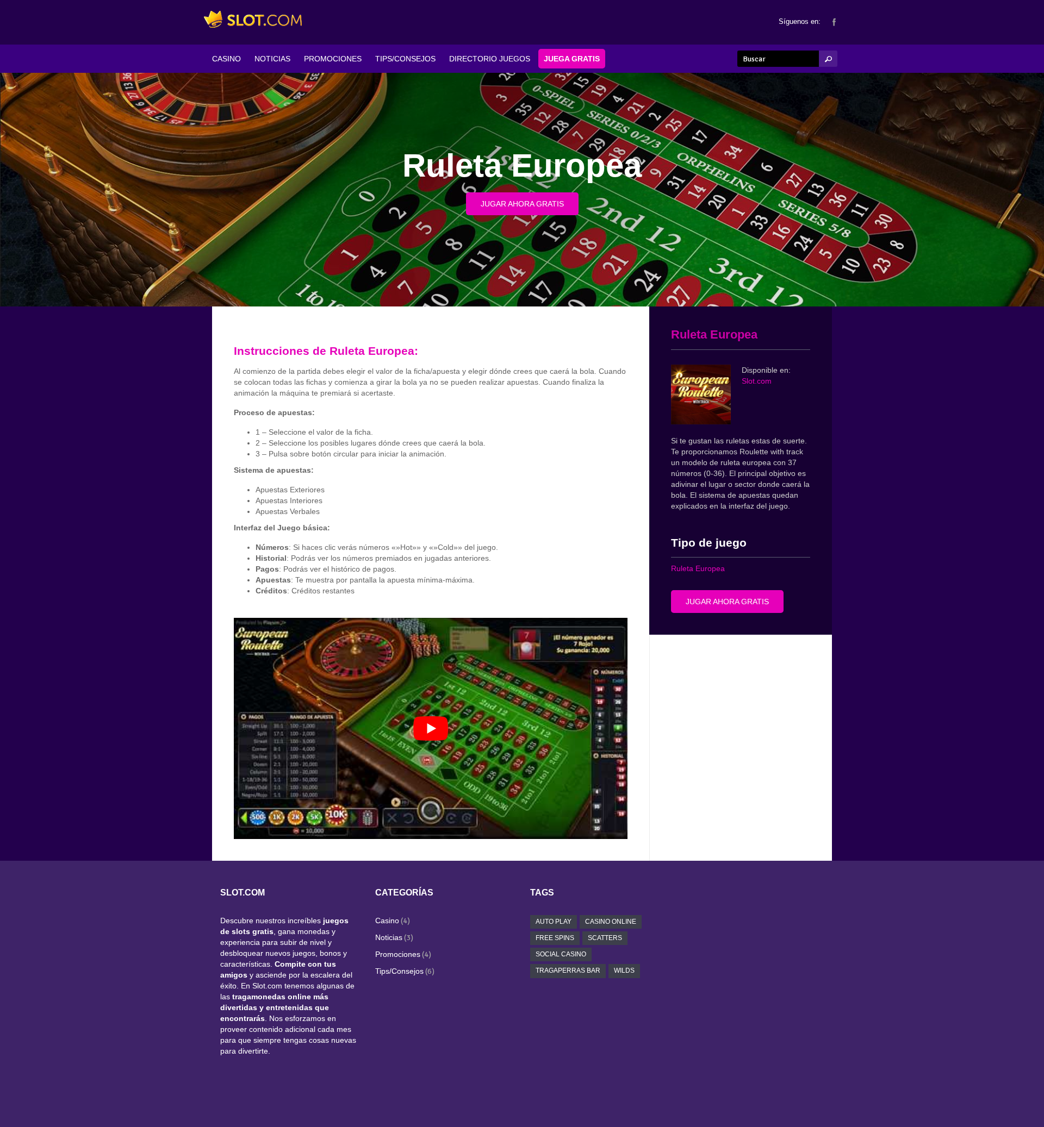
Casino (387, 920)
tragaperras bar (568, 970)
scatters (605, 938)
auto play (553, 921)
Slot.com (757, 381)
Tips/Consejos (399, 971)
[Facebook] (834, 21)
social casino (561, 954)
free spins (555, 938)
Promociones (397, 954)
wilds (624, 970)
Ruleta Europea (698, 568)
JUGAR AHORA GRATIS (522, 203)
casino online (610, 921)
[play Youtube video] (430, 728)
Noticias (388, 937)
